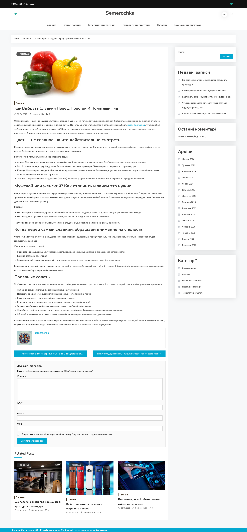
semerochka (38, 114)
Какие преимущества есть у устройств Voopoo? (204, 91)
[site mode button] (224, 14)
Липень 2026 (188, 159)
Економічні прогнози (188, 24)
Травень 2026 (188, 165)
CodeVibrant (101, 530)
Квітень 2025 (188, 239)
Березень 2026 (189, 171)
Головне (162, 24)
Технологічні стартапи (136, 24)
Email (20, 413)
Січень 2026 (188, 184)
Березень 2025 (189, 245)
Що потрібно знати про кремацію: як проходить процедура (204, 82)
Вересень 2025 (189, 208)
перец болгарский (136, 125)
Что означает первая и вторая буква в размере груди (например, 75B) (204, 105)
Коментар (23, 376)
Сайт (19, 424)
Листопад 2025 (189, 196)
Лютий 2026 (188, 178)
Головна (50, 24)
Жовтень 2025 (189, 202)
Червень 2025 (188, 227)
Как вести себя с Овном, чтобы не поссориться (204, 114)
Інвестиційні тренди (101, 24)
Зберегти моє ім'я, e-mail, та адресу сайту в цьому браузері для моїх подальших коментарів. (67, 434)
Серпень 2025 (188, 214)
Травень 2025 (188, 233)
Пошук (181, 52)
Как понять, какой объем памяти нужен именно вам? (207, 97)
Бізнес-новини (71, 24)
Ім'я (19, 403)
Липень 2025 (188, 221)
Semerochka (120, 13)
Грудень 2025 (188, 190)
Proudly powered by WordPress (56, 530)
